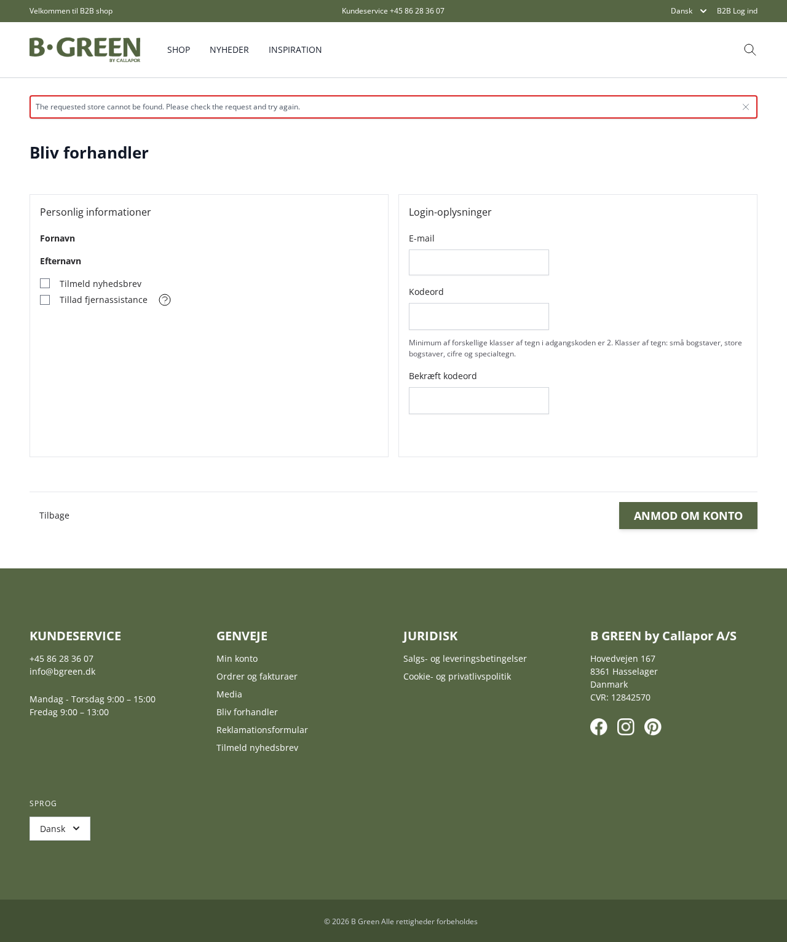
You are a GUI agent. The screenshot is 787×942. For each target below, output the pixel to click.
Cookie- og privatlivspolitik (457, 676)
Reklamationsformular (262, 730)
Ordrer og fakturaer (257, 676)
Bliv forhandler (247, 712)
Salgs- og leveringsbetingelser (465, 658)
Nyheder (229, 49)
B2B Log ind (737, 11)
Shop (178, 49)
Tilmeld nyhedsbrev (257, 747)
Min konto (237, 658)
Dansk (681, 11)
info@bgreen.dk (62, 671)
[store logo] (85, 49)
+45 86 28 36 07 (417, 11)
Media (229, 694)
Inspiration (295, 49)
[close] (745, 106)
